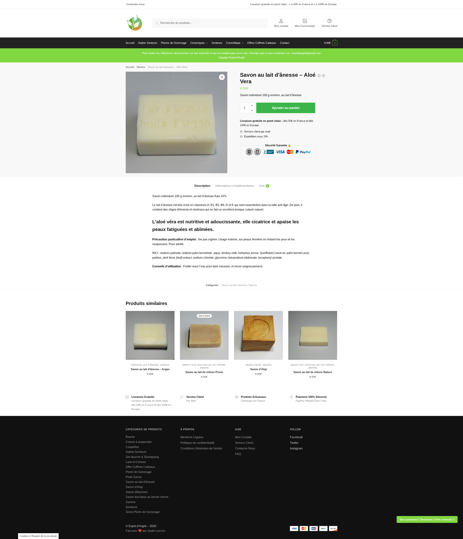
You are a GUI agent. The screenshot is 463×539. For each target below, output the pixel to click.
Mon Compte (243, 437)
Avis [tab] (262, 185)
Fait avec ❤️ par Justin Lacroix (145, 530)
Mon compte (281, 25)
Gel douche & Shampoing (142, 456)
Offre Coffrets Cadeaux (140, 466)
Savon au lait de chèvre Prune (204, 372)
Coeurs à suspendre (139, 441)
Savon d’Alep (258, 369)
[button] (222, 77)
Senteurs (131, 507)
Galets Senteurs (136, 451)
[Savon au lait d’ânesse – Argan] (150, 335)
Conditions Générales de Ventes (201, 448)
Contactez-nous (135, 4)
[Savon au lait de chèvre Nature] (312, 335)
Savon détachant (136, 492)
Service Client (329, 25)
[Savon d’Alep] (258, 335)
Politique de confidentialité (197, 442)
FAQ (238, 454)
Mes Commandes (305, 25)
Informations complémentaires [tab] (234, 185)
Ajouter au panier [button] (150, 385)
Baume (130, 436)
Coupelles (132, 447)
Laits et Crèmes (136, 462)
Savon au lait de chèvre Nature (312, 372)
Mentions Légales (191, 437)
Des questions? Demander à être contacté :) (427, 519)
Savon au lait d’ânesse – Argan (150, 369)
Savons (141, 67)
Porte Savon (134, 477)
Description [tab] (202, 185)
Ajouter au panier (286, 108)
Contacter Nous (245, 448)
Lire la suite (204, 385)
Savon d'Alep (253, 365)
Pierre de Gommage (139, 471)
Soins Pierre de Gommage (143, 511)
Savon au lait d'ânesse (234, 285)
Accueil (130, 67)
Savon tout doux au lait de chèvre (203, 365)
